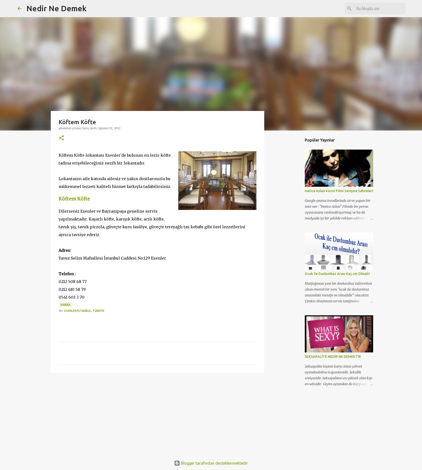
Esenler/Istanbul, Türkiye (84, 310)
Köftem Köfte (74, 199)
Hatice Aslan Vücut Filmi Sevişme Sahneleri (339, 191)
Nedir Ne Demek (56, 8)
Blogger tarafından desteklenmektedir (214, 463)
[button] (61, 138)
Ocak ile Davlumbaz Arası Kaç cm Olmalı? (337, 274)
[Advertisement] (157, 414)
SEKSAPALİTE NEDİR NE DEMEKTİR (333, 357)
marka (65, 304)
